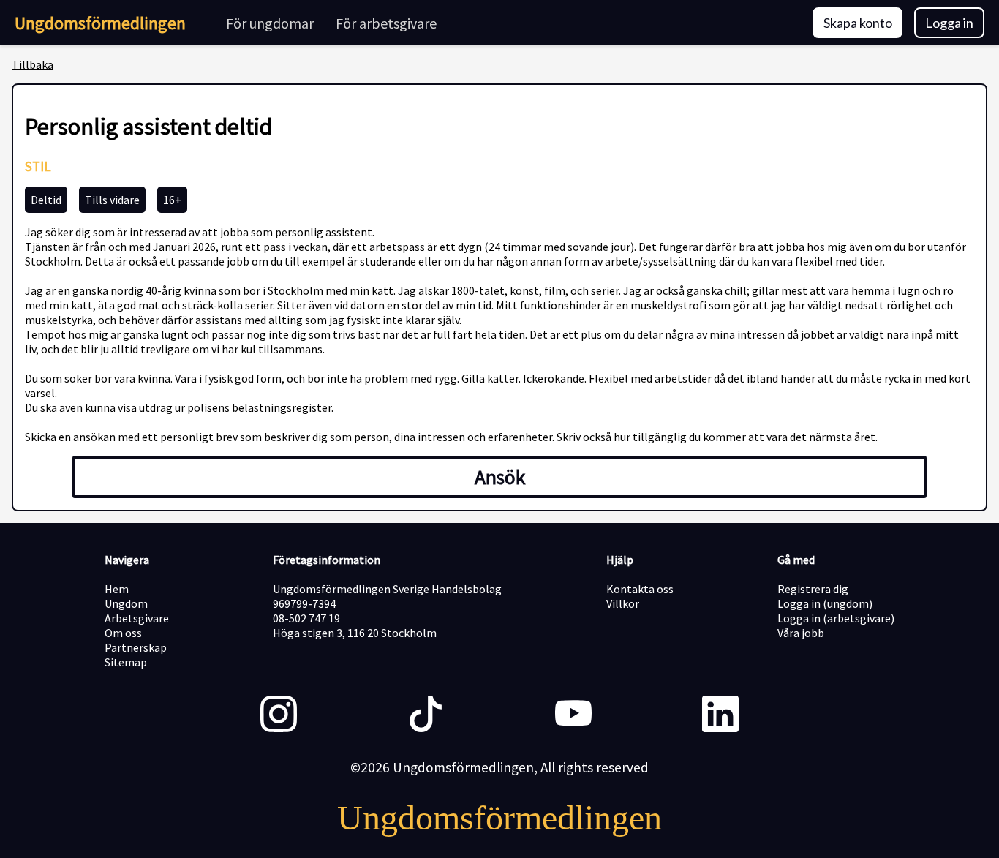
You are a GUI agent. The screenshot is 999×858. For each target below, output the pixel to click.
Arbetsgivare (137, 618)
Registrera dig (812, 589)
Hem (117, 589)
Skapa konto (857, 23)
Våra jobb (800, 632)
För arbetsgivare (386, 23)
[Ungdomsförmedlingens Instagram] (278, 715)
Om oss (123, 632)
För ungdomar (270, 23)
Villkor (622, 603)
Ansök (500, 476)
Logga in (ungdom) (824, 603)
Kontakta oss (640, 589)
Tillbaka (32, 64)
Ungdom (126, 603)
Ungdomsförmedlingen (100, 23)
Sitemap (126, 662)
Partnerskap (136, 647)
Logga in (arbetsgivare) (835, 618)
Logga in (949, 23)
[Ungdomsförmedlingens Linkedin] (720, 715)
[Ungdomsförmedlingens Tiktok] (425, 715)
